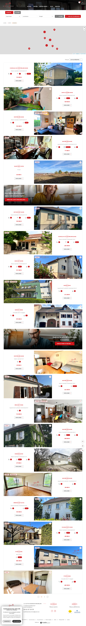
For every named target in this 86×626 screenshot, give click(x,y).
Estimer (17, 12)
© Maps (77, 53)
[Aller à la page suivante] (47, 597)
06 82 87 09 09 (29, 609)
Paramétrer (7, 621)
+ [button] (84, 27)
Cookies (68, 619)
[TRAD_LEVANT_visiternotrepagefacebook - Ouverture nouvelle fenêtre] (52, 611)
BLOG (51, 6)
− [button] (84, 29)
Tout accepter (16, 621)
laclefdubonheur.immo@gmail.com (31, 611)
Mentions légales (48, 619)
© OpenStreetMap (83, 53)
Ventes (35, 6)
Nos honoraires (32, 619)
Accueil (29, 6)
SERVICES (57, 6)
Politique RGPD (61, 619)
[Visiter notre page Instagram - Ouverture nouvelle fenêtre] (55, 611)
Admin (55, 619)
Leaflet (74, 53)
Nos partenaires (40, 619)
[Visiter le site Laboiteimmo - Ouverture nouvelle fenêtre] (45, 622)
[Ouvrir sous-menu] (48, 6)
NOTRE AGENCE (43, 6)
